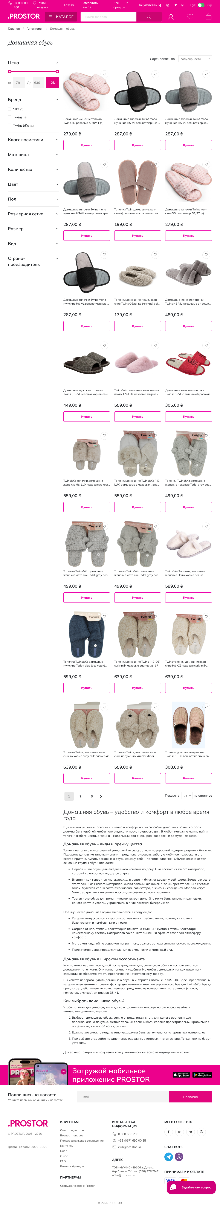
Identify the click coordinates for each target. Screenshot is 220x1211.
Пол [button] (12, 199)
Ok (53, 82)
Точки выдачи (42, 5)
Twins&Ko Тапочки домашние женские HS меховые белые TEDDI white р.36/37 (185, 573)
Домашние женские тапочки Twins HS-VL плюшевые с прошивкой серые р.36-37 (188, 301)
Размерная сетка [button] (25, 213)
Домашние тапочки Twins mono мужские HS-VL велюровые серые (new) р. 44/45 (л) (86, 211)
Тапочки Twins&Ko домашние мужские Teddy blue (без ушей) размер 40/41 (84, 663)
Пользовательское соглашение (82, 1140)
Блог (63, 1151)
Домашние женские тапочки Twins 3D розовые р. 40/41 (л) (83, 120)
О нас (64, 1156)
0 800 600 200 (21, 5)
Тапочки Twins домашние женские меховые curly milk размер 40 (86, 754)
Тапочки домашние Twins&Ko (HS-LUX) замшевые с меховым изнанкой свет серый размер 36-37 (137, 482)
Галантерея (34, 29)
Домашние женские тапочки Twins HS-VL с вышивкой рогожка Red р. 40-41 (188, 392)
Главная (14, 29)
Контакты (67, 1145)
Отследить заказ (90, 5)
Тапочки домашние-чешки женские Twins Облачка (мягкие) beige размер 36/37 (137, 301)
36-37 (120, 428)
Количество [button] (20, 169)
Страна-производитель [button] (24, 261)
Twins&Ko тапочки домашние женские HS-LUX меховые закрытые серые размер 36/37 (86, 482)
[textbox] (188, 805)
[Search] (149, 16)
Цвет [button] (13, 184)
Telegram (175, 5)
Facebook (160, 5)
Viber (182, 5)
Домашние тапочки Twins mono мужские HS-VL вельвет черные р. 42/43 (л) (137, 121)
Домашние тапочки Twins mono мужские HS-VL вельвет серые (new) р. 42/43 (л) (186, 121)
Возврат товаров (72, 1135)
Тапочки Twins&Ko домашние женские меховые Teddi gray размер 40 (137, 573)
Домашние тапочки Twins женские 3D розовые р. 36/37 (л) (186, 211)
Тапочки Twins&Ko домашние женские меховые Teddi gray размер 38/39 (86, 573)
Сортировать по (162, 59)
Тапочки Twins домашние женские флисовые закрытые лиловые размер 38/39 (136, 211)
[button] (104, 74)
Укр (209, 5)
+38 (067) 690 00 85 (132, 1140)
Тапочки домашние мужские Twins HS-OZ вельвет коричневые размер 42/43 (188, 754)
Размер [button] (15, 228)
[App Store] (181, 1075)
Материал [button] (18, 154)
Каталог (64, 16)
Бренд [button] (14, 99)
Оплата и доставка (73, 1130)
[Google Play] (202, 1075)
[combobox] (188, 805)
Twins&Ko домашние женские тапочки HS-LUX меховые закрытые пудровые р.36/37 (137, 392)
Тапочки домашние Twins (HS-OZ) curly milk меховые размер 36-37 (137, 663)
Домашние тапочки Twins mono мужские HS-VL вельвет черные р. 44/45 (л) (86, 301)
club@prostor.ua (129, 1147)
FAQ (63, 1161)
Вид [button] (12, 243)
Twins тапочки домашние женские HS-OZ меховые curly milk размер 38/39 (186, 663)
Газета (69, 5)
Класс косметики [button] (25, 139)
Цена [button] (13, 62)
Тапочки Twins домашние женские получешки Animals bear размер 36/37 (135, 754)
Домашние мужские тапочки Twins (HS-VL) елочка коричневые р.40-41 (86, 392)
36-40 (120, 338)
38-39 (132, 428)
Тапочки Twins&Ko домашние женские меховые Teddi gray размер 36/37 (188, 482)
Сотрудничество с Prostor (77, 1185)
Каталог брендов (72, 1166)
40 (183, 609)
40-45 (171, 790)
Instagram (168, 5)
